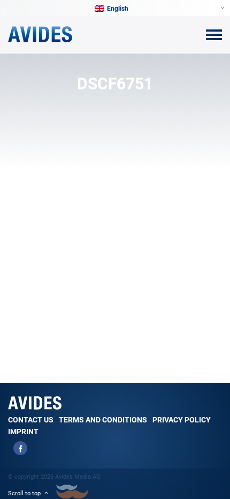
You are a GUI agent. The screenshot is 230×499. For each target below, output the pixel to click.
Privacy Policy (181, 419)
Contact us (30, 419)
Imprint (23, 431)
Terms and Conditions (103, 419)
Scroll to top (24, 493)
